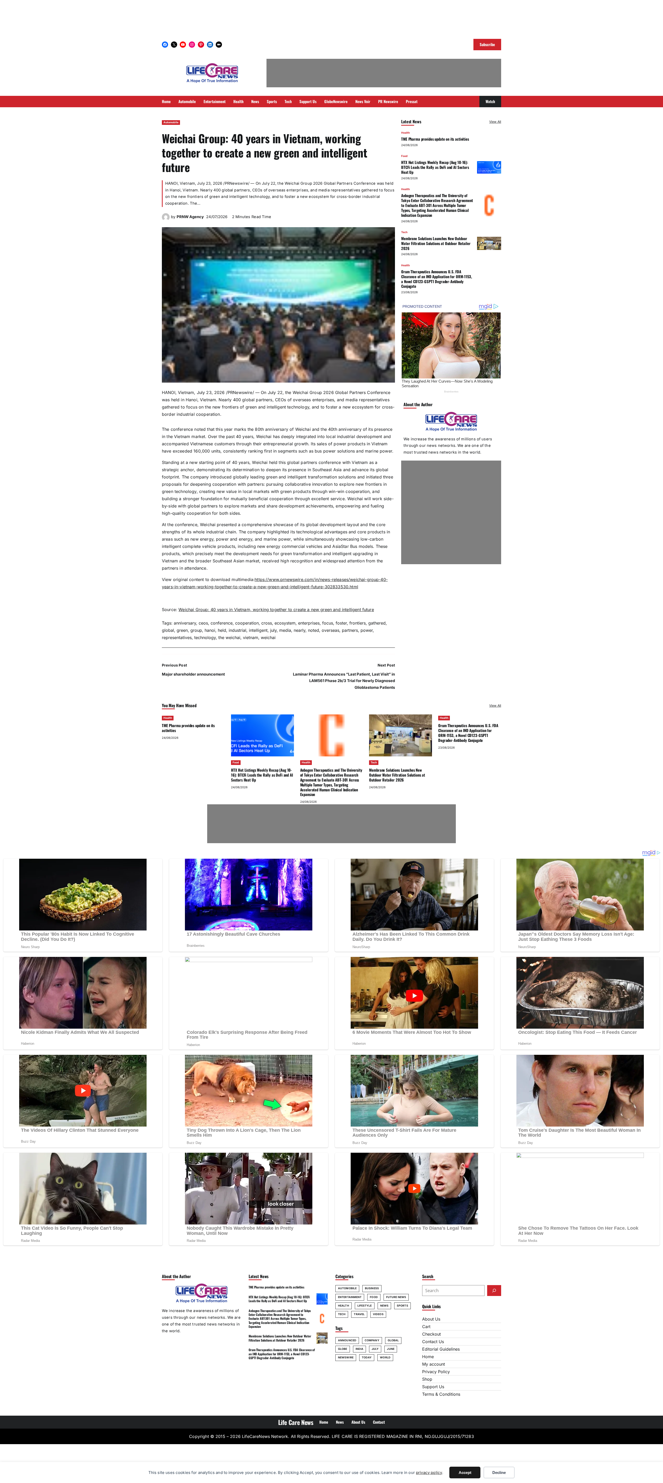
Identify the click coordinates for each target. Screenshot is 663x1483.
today (367, 1357)
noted (313, 630)
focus (327, 623)
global (168, 630)
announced (347, 1340)
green (182, 630)
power (367, 630)
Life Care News (295, 1422)
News (384, 1305)
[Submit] (494, 1290)
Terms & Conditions (441, 1394)
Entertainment (350, 1297)
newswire (346, 1357)
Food (404, 156)
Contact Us (433, 1341)
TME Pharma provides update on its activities (435, 139)
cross (266, 623)
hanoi (210, 630)
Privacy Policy (436, 1371)
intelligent (258, 630)
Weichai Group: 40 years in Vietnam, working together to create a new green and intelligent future (276, 609)
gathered (377, 623)
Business (372, 1288)
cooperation (247, 623)
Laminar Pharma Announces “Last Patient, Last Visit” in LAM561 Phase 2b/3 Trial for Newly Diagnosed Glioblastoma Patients (344, 681)
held (222, 630)
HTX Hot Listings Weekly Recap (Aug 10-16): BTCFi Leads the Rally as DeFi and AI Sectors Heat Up (435, 167)
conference (222, 623)
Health (405, 132)
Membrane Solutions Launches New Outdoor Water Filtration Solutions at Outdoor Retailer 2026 (435, 243)
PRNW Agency (190, 216)
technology (205, 637)
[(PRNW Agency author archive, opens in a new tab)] (166, 219)
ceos (203, 623)
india (360, 1349)
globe (342, 1349)
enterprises (309, 623)
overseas (330, 630)
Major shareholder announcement (193, 674)
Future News (396, 1297)
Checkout (431, 1334)
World (385, 1357)
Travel (359, 1314)
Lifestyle (364, 1305)
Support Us (433, 1386)
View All (495, 122)
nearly (299, 630)
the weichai (229, 637)
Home (428, 1356)
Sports (402, 1305)
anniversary (185, 623)
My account (433, 1364)
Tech (404, 232)
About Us (431, 1319)
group (196, 630)
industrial (237, 630)
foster (341, 623)
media (285, 630)
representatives (177, 637)
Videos (378, 1314)
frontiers (357, 623)
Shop (427, 1379)
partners (350, 630)
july (273, 630)
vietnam (250, 637)
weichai (268, 637)
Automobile (170, 122)
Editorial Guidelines (441, 1349)
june (390, 1349)
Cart (426, 1326)
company (372, 1340)
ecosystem (285, 623)
